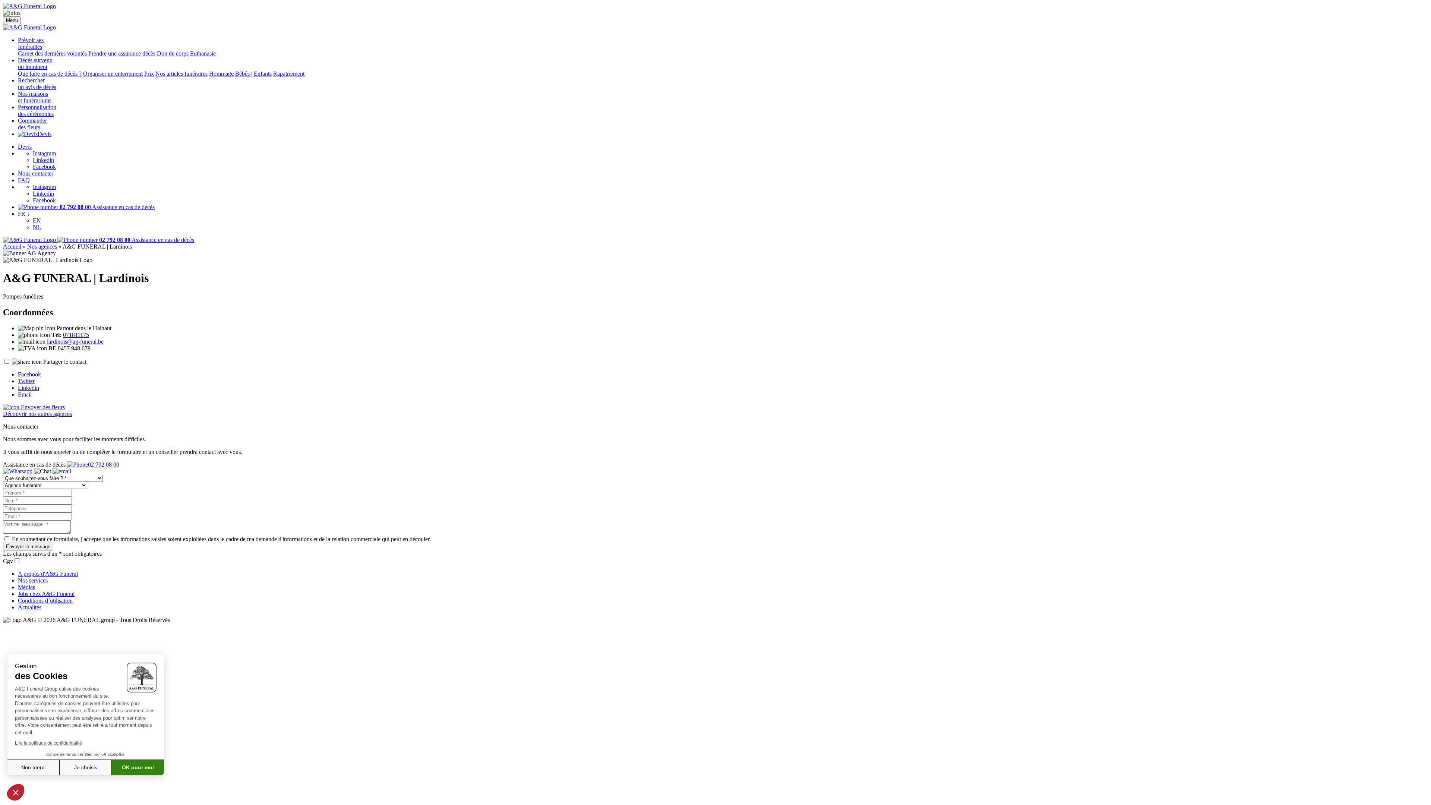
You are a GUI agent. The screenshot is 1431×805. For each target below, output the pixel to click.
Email (25, 394)
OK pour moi (138, 767)
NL (37, 227)
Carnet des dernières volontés (52, 53)
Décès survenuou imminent (35, 63)
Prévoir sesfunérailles (31, 43)
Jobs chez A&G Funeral (46, 594)
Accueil (12, 246)
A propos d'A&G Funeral (48, 574)
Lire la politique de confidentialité (48, 743)
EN (37, 220)
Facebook (44, 167)
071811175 (76, 335)
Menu (12, 20)
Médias (26, 587)
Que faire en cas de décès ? (50, 73)
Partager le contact (64, 362)
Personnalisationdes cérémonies (37, 110)
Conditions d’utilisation (45, 600)
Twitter (26, 381)
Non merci (33, 767)
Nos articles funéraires (181, 73)
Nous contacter (35, 173)
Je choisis (85, 767)
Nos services (33, 580)
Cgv (8, 561)
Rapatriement (288, 73)
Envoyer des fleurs (42, 407)
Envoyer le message (28, 546)
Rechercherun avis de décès (37, 83)
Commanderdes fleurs (32, 123)
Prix (149, 73)
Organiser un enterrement (113, 73)
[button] (16, 792)
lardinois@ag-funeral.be (75, 341)
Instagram (44, 153)
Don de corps (173, 53)
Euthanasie (203, 53)
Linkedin (43, 160)
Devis (44, 134)
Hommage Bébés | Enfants (240, 73)
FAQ (24, 180)
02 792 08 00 (103, 464)
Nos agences (42, 246)
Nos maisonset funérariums (34, 97)
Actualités (29, 607)
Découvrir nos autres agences (37, 414)
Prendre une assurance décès (121, 53)
